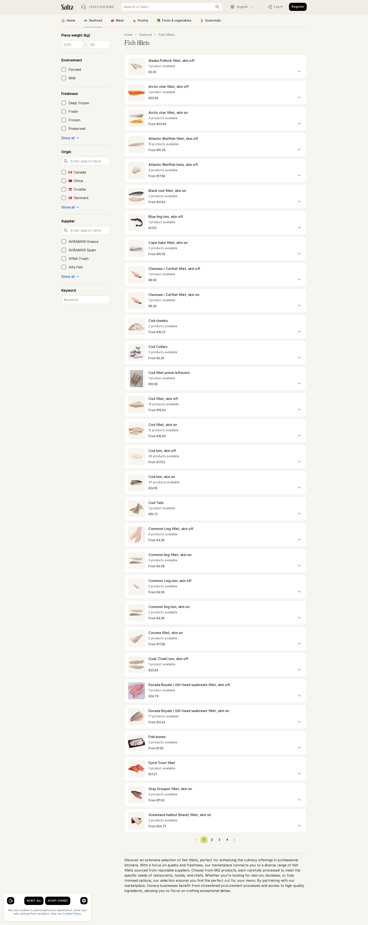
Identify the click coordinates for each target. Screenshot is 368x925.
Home (68, 20)
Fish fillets (167, 34)
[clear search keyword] (217, 6)
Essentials (210, 20)
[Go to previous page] (196, 840)
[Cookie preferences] (84, 900)
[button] (215, 66)
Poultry (140, 20)
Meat (117, 20)
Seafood (93, 20)
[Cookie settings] (10, 900)
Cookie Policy (71, 913)
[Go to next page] (234, 840)
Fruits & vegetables (174, 20)
